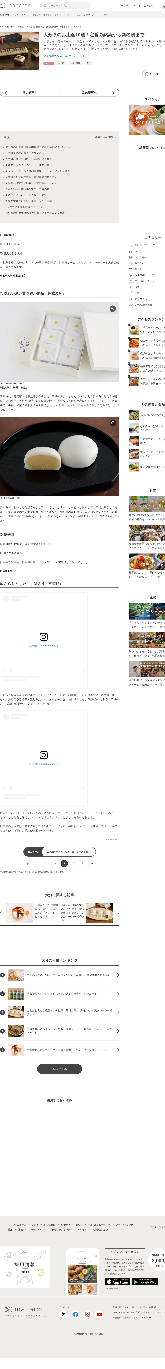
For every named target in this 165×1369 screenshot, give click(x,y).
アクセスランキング (60, 1229)
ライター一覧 (128, 1307)
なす (16, 15)
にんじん (76, 15)
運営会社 (117, 1318)
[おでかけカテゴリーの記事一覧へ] (49, 63)
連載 (20, 1229)
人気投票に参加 (100, 1229)
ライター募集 (141, 1307)
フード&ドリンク (124, 1224)
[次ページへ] (92, 863)
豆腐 (67, 15)
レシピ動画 (123, 5)
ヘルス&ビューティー (99, 1224)
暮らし (79, 1224)
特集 (10, 1229)
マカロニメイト (36, 1229)
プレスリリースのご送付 (123, 1312)
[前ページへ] (27, 863)
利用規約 (126, 1318)
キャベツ (58, 15)
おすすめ (148, 5)
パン (98, 15)
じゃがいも (88, 15)
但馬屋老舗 (6, 570)
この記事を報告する (112, 839)
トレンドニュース (17, 1224)
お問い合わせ (154, 1307)
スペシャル (81, 1229)
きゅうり (47, 15)
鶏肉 (105, 15)
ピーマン (25, 15)
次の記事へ (89, 92)
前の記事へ (30, 92)
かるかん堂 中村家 (10, 275)
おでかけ (65, 1224)
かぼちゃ (36, 15)
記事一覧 (117, 1307)
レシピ (35, 1224)
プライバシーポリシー (141, 1318)
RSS (138, 1312)
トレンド (136, 5)
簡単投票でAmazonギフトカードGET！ (66, 56)
